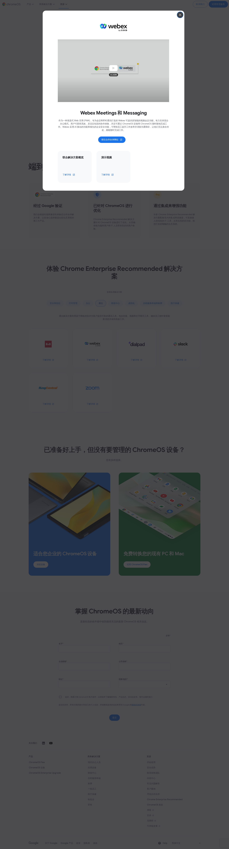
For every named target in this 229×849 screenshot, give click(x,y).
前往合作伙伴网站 (109, 139)
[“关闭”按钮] (180, 15)
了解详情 (67, 174)
